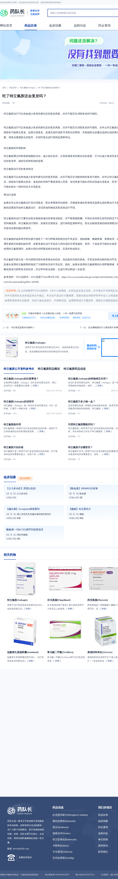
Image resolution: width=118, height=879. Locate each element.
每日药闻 (103, 839)
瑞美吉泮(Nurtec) (62, 833)
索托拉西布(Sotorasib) (64, 821)
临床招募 (55, 25)
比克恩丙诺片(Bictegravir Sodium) (70, 815)
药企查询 (104, 25)
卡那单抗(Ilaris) (61, 845)
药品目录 (31, 25)
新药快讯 (103, 845)
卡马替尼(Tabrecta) (62, 851)
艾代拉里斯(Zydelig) (63, 858)
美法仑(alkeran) (61, 827)
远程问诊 (80, 25)
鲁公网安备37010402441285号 (57, 875)
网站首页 (6, 25)
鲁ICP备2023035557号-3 (85, 875)
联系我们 (103, 851)
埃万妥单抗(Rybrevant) (64, 839)
